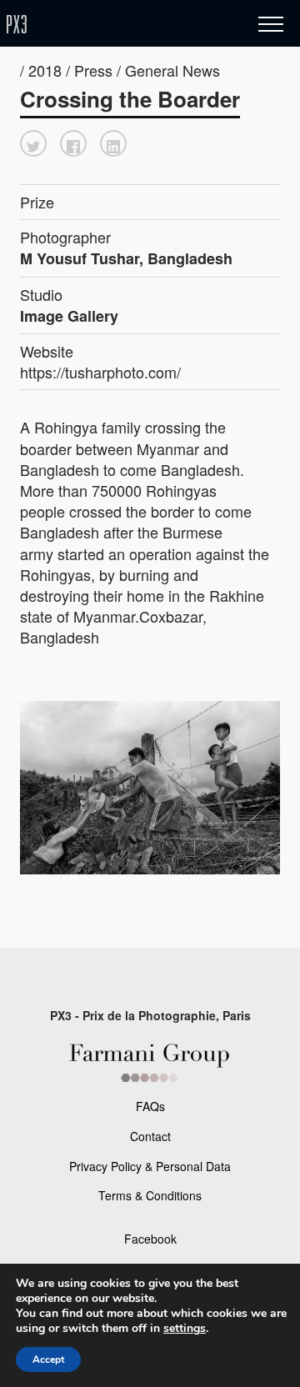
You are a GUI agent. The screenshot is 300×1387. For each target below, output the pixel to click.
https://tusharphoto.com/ (100, 372)
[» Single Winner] (115, 24)
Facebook (150, 1238)
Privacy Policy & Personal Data (150, 1166)
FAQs (150, 1106)
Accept (48, 1359)
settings (184, 1328)
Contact (150, 1136)
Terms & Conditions (150, 1195)
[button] (33, 143)
